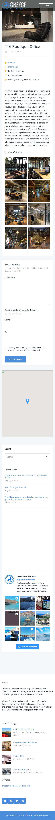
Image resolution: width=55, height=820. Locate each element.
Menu (47, 5)
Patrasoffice (18, 756)
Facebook (5, 801)
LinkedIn (17, 801)
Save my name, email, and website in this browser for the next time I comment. (25, 348)
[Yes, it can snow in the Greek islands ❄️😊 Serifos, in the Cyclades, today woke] (43, 634)
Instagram (11, 801)
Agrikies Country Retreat (23, 729)
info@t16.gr (13, 67)
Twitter (23, 801)
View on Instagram (29, 646)
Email (7, 332)
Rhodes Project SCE (22, 769)
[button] (27, 401)
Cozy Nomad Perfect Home (25, 742)
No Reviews (16, 51)
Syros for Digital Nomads (16, 487)
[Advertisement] (27, 539)
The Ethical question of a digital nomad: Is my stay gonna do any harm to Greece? (26, 498)
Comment (10, 277)
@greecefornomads (26, 579)
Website (11, 62)
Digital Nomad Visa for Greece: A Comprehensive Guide (26, 476)
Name (7, 319)
